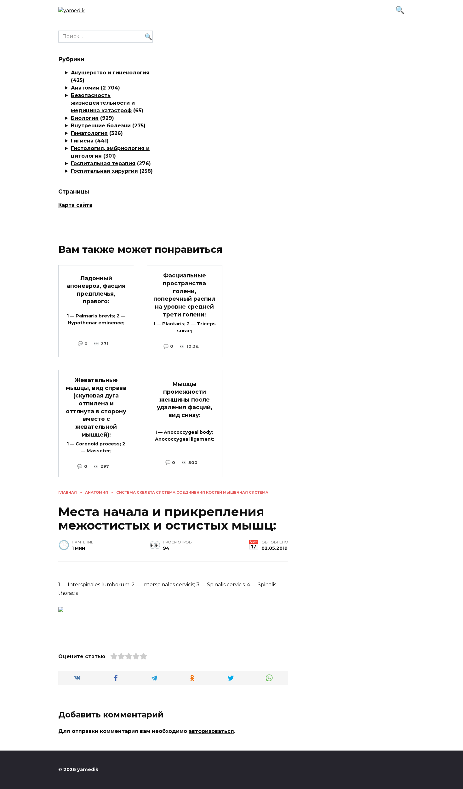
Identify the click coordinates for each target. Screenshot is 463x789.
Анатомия (85, 88)
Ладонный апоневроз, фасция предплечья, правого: (96, 290)
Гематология (89, 133)
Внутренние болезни (101, 126)
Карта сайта (75, 205)
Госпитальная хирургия (104, 171)
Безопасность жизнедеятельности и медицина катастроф (103, 102)
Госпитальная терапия (103, 163)
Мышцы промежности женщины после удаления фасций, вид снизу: (184, 399)
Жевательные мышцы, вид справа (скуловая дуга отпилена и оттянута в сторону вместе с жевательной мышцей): (96, 407)
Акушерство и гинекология (110, 73)
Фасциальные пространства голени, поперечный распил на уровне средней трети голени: (184, 294)
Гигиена (82, 141)
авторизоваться (211, 731)
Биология (85, 118)
